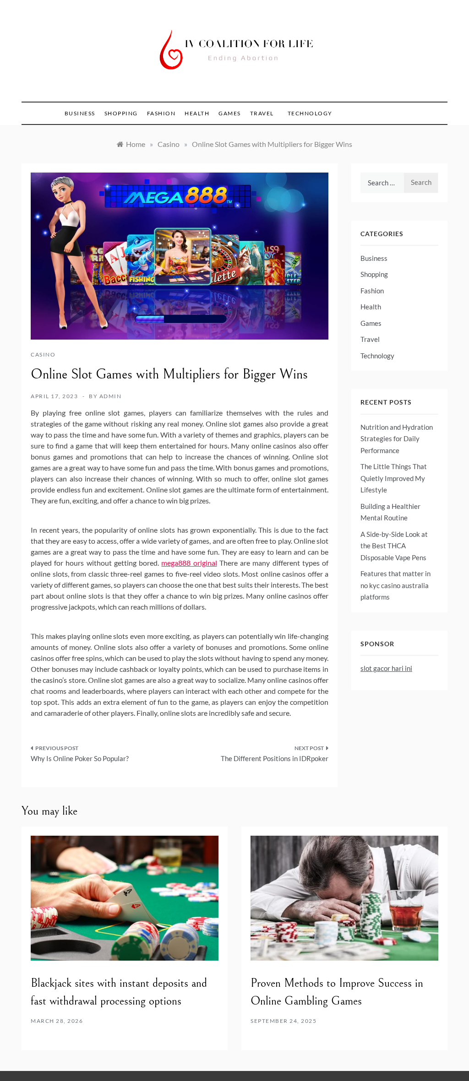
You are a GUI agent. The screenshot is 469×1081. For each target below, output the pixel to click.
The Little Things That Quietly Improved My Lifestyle (393, 478)
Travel (262, 113)
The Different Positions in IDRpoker (274, 758)
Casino (43, 354)
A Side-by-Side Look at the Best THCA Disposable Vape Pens (394, 546)
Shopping (121, 113)
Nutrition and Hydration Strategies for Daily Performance (396, 438)
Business (80, 113)
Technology (310, 113)
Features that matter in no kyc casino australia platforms (395, 585)
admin (110, 396)
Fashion (161, 113)
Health (197, 113)
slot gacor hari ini (386, 668)
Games (229, 113)
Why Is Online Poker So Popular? (80, 758)
